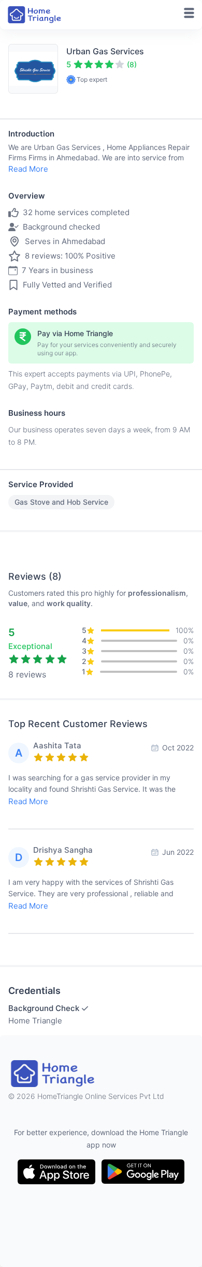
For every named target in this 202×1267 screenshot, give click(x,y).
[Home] (35, 14)
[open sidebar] (189, 13)
